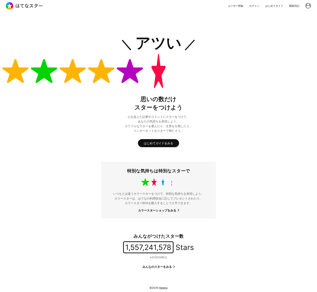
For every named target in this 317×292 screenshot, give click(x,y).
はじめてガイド (274, 6)
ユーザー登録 (235, 6)
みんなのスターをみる (158, 267)
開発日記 (294, 6)
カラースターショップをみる (157, 210)
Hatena (163, 287)
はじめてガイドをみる (158, 143)
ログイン (254, 6)
